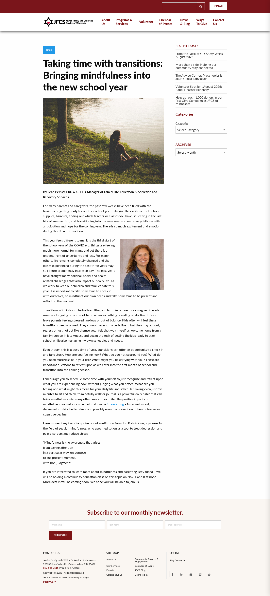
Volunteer (146, 22)
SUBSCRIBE (60, 535)
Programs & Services (124, 22)
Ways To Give (201, 22)
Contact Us (218, 22)
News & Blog (185, 22)
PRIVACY (49, 582)
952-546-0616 (51, 567)
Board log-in (141, 575)
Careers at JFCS (114, 575)
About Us (111, 559)
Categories (182, 123)
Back (49, 49)
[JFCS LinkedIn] (182, 574)
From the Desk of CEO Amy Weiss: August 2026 (200, 55)
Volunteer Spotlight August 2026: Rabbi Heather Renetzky (199, 88)
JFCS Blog (140, 570)
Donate (218, 6)
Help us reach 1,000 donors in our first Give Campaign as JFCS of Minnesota (199, 100)
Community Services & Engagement (147, 560)
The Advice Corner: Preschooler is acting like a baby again (199, 76)
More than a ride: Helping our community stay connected (196, 66)
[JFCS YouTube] (191, 574)
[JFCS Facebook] (173, 574)
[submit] (201, 6)
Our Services (113, 566)
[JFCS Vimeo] (200, 574)
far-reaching (115, 404)
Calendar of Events (165, 22)
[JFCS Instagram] (209, 574)
